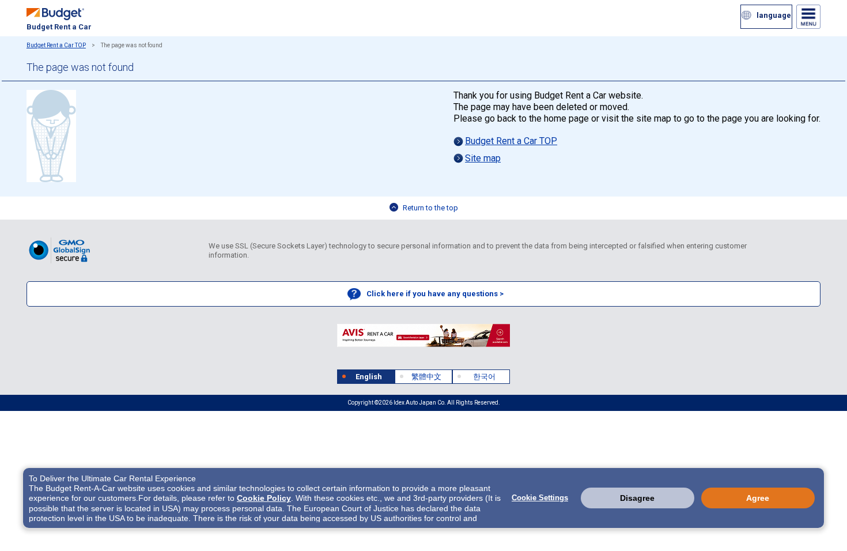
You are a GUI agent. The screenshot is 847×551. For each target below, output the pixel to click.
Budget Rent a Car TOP (56, 45)
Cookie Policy (264, 498)
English (369, 376)
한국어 (484, 376)
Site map (483, 158)
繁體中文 (426, 376)
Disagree (637, 498)
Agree (757, 498)
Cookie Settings (540, 497)
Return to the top (430, 207)
